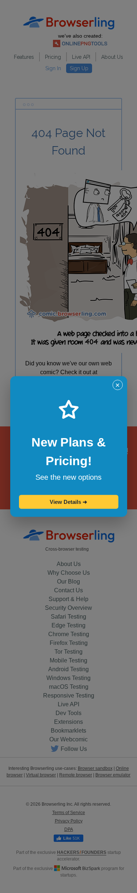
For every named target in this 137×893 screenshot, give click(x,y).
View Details (68, 502)
